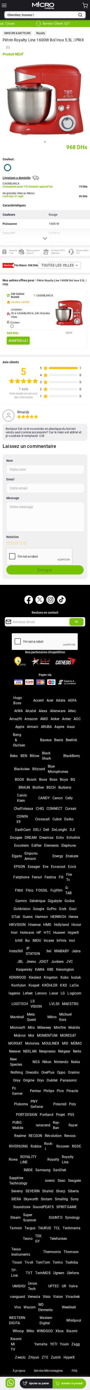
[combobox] (41, 15)
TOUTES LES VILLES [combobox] (57, 265)
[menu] (4, 5)
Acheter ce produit (72, 1383)
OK (76, 621)
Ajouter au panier (39, 1383)
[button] (17, 33)
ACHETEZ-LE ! (18, 340)
